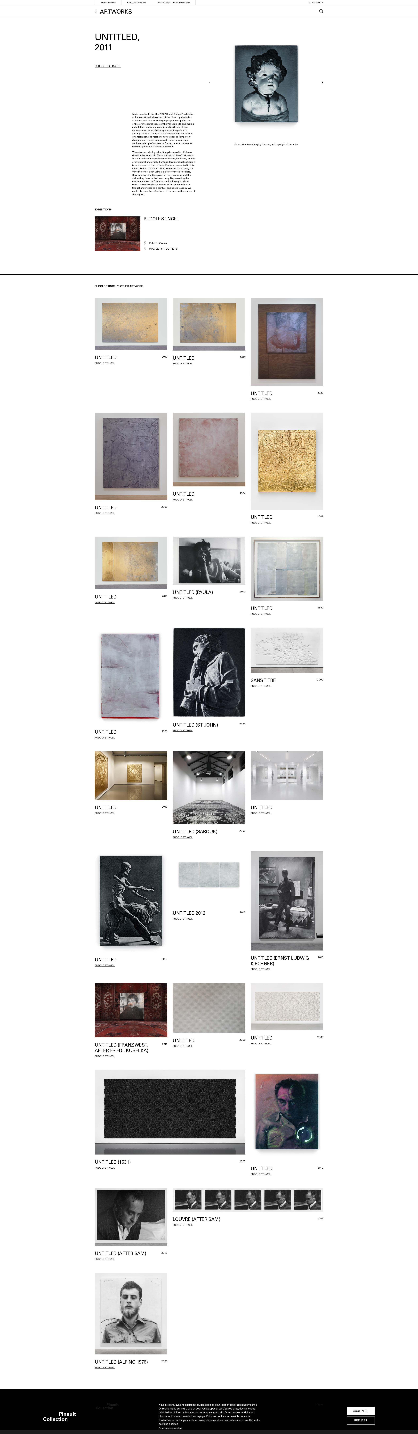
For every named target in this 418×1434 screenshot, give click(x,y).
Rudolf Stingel (108, 66)
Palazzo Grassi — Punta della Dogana (174, 3)
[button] (321, 82)
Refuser (360, 1420)
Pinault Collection (108, 3)
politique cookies (168, 1424)
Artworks (116, 11)
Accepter (360, 1411)
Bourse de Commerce (136, 3)
